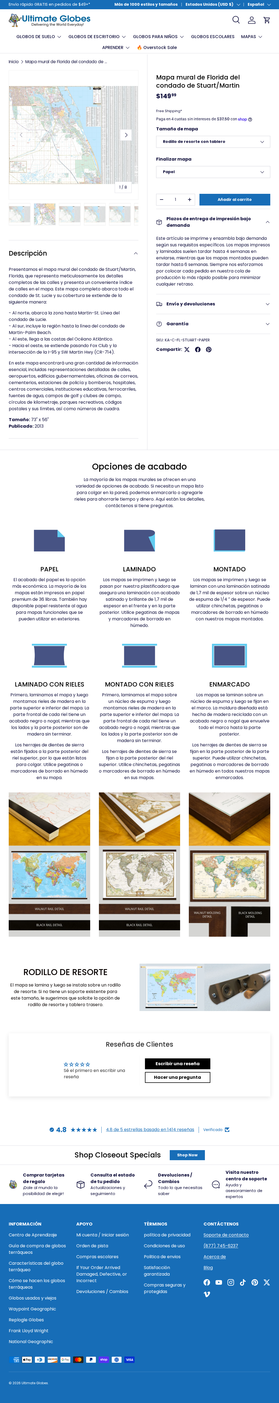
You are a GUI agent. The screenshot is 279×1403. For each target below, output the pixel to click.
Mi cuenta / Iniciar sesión (102, 1235)
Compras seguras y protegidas (165, 1288)
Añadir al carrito (235, 199)
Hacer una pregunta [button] (177, 1077)
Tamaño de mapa (177, 129)
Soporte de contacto (226, 1235)
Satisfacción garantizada (157, 1270)
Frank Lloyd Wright (28, 1331)
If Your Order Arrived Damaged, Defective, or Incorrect (101, 1274)
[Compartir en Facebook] (197, 349)
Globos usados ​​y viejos (32, 1298)
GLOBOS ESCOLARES (213, 36)
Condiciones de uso (164, 1246)
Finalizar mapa (174, 159)
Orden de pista (92, 1246)
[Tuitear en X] (186, 349)
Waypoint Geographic (32, 1309)
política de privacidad (167, 1235)
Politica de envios (162, 1257)
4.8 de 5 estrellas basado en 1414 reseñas (150, 1129)
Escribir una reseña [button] (178, 1064)
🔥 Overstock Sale (157, 47)
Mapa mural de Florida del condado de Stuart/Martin (66, 62)
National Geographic (31, 1341)
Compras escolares (97, 1257)
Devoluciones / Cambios (102, 1291)
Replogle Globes (26, 1320)
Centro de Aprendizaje (33, 1235)
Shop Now (187, 1155)
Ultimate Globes (35, 1383)
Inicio (14, 62)
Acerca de (215, 1257)
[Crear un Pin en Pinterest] (208, 349)
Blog (208, 1267)
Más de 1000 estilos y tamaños (146, 4)
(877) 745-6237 (221, 1246)
